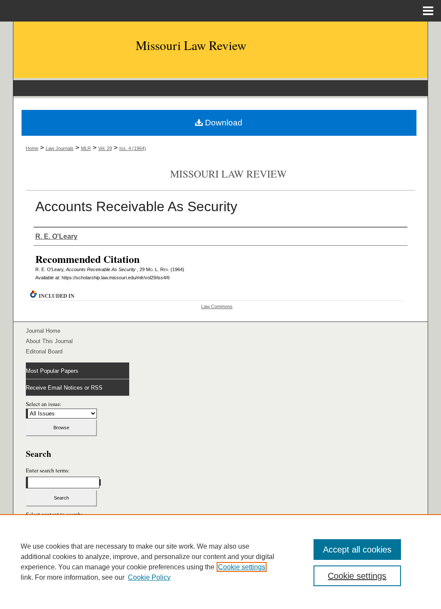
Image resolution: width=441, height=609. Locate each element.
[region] (220, 561)
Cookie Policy (149, 577)
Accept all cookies (357, 549)
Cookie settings (241, 567)
